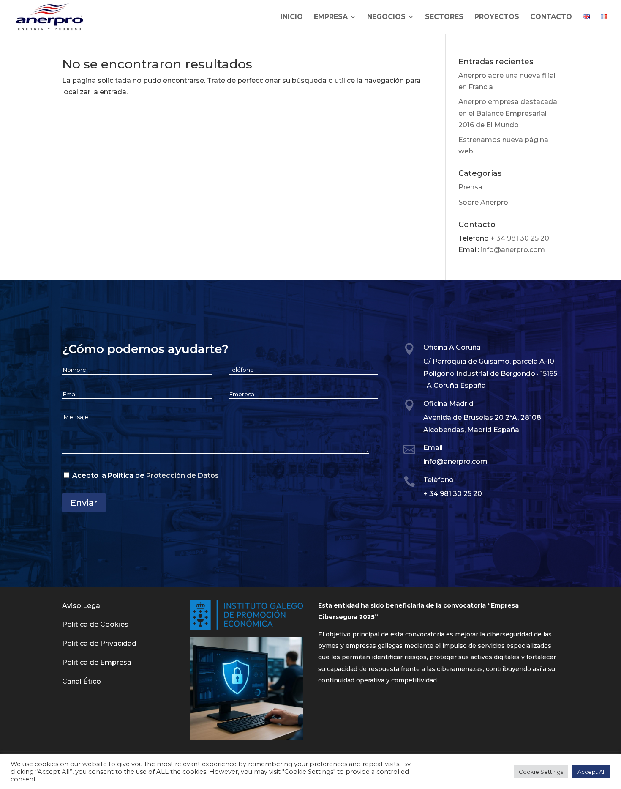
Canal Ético (81, 681)
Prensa (470, 187)
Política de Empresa (96, 662)
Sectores (444, 17)
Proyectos (496, 17)
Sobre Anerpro (483, 202)
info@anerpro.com (513, 250)
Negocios (386, 17)
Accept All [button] (591, 771)
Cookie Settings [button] (541, 771)
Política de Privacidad (99, 643)
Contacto (551, 17)
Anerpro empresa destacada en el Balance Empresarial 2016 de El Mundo (507, 113)
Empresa (331, 17)
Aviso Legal (82, 606)
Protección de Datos (182, 475)
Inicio (292, 17)
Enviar (84, 503)
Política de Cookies (95, 624)
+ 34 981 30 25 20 (519, 238)
